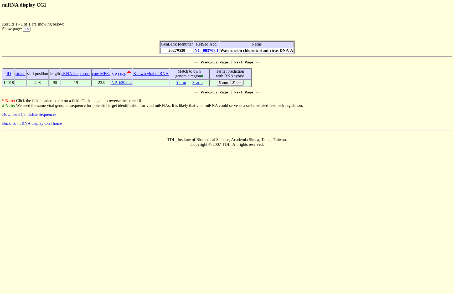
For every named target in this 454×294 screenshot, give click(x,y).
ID (9, 73)
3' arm (197, 82)
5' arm (181, 82)
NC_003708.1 (206, 50)
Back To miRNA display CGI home (32, 123)
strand (20, 73)
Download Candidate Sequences (29, 114)
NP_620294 (121, 82)
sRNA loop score (75, 73)
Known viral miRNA (151, 73)
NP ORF (118, 74)
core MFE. (101, 73)
